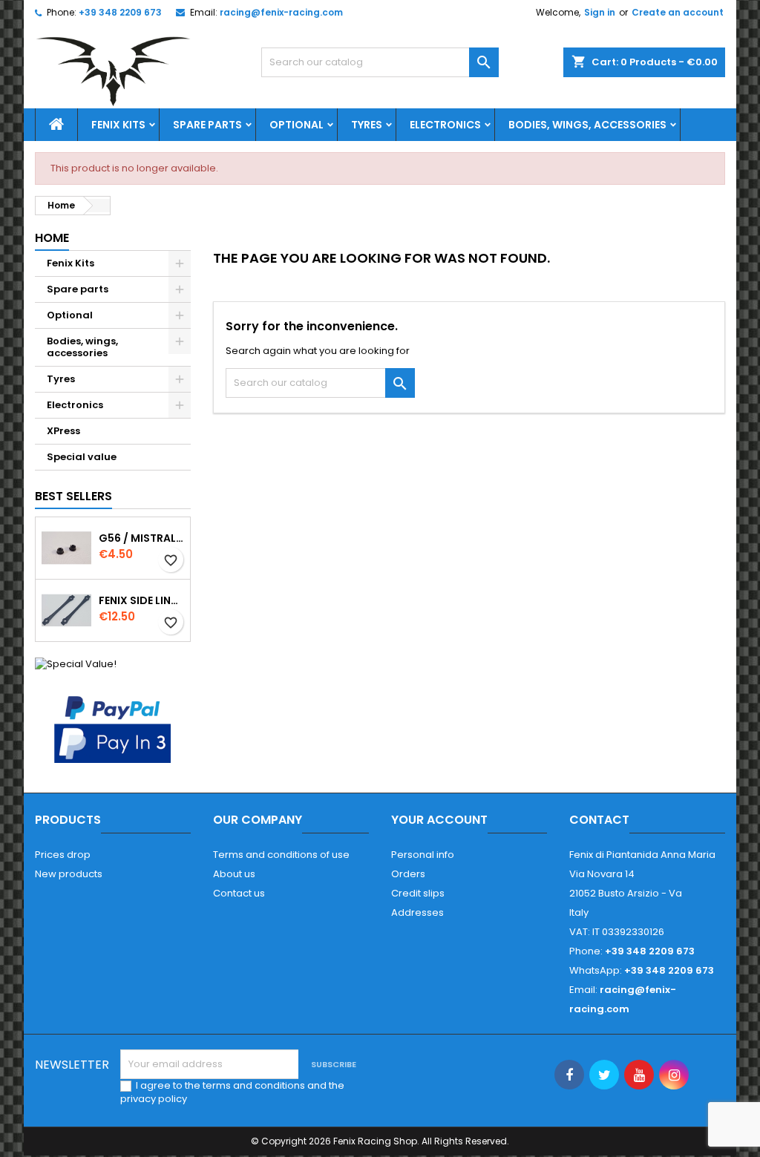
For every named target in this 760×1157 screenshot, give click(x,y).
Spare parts (207, 124)
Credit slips (418, 893)
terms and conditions (254, 1085)
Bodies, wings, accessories (587, 124)
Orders (408, 874)
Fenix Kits (118, 124)
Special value (82, 457)
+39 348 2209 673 (120, 12)
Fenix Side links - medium (141, 600)
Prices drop (63, 855)
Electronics (445, 124)
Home (52, 237)
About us (234, 874)
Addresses (417, 912)
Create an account (678, 12)
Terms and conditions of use (281, 855)
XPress (63, 431)
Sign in (599, 12)
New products (68, 874)
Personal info (422, 855)
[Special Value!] (76, 663)
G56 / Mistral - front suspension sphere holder (141, 538)
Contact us (239, 893)
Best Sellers (73, 496)
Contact (599, 819)
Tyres (366, 124)
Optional (296, 124)
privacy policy (153, 1099)
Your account (439, 819)
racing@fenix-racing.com (281, 12)
